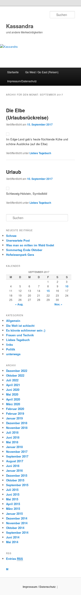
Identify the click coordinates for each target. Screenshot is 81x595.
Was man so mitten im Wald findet (30, 245)
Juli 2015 (12, 489)
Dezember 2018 (16, 423)
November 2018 (16, 428)
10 (66, 286)
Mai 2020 (12, 394)
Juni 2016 (12, 466)
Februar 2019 (15, 413)
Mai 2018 (12, 442)
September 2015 (17, 485)
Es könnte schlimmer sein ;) (25, 330)
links (9, 344)
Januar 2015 (14, 513)
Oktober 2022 (15, 375)
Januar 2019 (14, 418)
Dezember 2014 (16, 518)
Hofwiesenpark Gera (20, 254)
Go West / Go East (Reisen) (41, 72)
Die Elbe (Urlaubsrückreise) (27, 114)
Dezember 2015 (16, 475)
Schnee (11, 235)
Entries (14, 558)
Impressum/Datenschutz (22, 81)
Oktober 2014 (15, 528)
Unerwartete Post (18, 240)
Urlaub (13, 171)
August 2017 (14, 461)
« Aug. (19, 304)
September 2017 (17, 456)
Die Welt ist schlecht (20, 325)
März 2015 (13, 508)
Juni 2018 (12, 437)
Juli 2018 (12, 432)
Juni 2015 (12, 494)
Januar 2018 (14, 447)
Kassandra (19, 26)
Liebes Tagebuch (40, 153)
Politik (10, 349)
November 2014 (16, 523)
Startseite (13, 72)
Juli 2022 (12, 380)
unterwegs (13, 354)
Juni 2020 (12, 389)
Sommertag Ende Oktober (24, 250)
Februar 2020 (15, 409)
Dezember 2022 (16, 370)
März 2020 (13, 404)
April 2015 (13, 504)
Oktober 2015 (15, 480)
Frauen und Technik (20, 335)
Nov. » (58, 304)
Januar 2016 (14, 470)
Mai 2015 (12, 499)
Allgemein (13, 320)
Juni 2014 (12, 537)
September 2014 (17, 532)
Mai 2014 (12, 542)
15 (48, 291)
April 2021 (13, 385)
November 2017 (16, 451)
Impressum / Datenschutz (39, 587)
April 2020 (13, 399)
